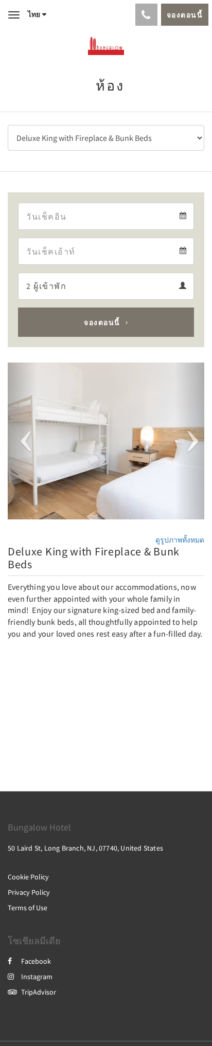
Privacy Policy (29, 892)
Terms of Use (27, 907)
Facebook (36, 961)
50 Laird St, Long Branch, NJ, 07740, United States (85, 848)
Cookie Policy (28, 876)
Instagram (36, 976)
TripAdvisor (38, 992)
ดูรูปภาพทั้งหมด (179, 540)
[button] (22, 441)
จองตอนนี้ (102, 322)
